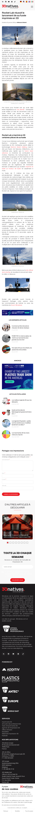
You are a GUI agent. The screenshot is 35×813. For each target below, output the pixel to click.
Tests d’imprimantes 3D (10, 726)
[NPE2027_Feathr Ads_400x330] (17, 376)
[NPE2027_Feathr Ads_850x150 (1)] (17, 312)
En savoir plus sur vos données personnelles (13, 805)
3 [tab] (13, 542)
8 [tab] (27, 542)
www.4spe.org (18, 648)
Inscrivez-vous (17, 580)
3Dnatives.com (21, 619)
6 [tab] (21, 542)
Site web (4, 485)
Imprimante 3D (7, 722)
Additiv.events (6, 621)
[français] (29, 1)
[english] (23, 1)
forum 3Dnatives (16, 305)
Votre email (7, 567)
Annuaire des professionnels (11, 724)
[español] (26, 1)
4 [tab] (16, 542)
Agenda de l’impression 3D (11, 728)
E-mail (4, 479)
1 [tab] (7, 542)
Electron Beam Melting (19, 147)
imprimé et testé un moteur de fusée (17, 168)
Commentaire (6, 459)
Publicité (4, 736)
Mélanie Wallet (22, 22)
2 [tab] (10, 542)
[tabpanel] (17, 527)
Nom (3, 473)
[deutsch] (21, 1)
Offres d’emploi (7, 730)
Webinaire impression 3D (10, 734)
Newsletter (5, 732)
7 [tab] (24, 542)
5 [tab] (19, 542)
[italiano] (32, 1)
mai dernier (20, 110)
